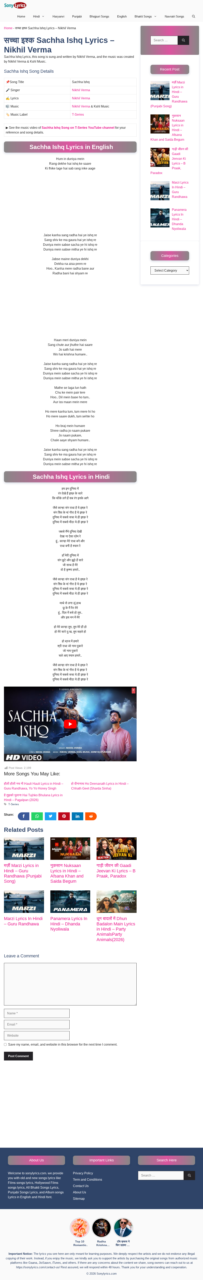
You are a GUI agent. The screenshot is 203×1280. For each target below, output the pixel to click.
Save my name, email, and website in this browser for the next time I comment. (62, 1044)
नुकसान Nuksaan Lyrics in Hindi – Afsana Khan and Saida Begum (66, 873)
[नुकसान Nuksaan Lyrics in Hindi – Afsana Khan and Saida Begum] (70, 848)
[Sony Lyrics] (15, 5)
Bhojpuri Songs (99, 16)
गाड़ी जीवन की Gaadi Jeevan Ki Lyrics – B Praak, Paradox (116, 870)
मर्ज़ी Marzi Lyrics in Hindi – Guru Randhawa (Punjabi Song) (23, 873)
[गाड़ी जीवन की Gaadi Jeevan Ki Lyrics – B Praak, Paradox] (117, 848)
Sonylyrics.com (107, 1273)
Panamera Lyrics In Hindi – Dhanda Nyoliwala (68, 924)
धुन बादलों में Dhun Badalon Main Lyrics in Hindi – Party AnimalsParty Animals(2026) (116, 929)
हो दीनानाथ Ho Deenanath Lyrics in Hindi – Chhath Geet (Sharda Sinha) (100, 786)
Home (21, 16)
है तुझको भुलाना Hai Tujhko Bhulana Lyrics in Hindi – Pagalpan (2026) (33, 797)
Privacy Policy (83, 1173)
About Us (79, 1192)
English (122, 16)
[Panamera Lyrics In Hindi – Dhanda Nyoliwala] (70, 901)
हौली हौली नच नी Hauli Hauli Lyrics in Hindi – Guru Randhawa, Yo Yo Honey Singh (33, 786)
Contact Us (81, 1186)
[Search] (183, 40)
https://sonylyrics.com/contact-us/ (38, 1267)
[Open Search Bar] (193, 16)
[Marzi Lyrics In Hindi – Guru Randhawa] (24, 901)
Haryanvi (58, 16)
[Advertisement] (70, 203)
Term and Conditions (87, 1179)
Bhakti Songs (143, 16)
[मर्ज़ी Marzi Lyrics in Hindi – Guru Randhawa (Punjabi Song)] (24, 848)
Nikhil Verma (81, 90)
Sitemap (79, 1198)
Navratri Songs (174, 16)
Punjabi (77, 16)
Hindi (36, 16)
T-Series (78, 114)
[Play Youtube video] (70, 724)
